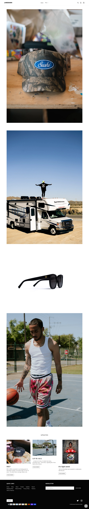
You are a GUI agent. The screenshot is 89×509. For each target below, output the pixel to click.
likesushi (73, 504)
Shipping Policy (10, 488)
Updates (28, 486)
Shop (12, 486)
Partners (33, 488)
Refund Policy (18, 488)
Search (33, 486)
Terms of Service (10, 490)
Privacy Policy (27, 488)
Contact (22, 486)
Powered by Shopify (79, 504)
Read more (10, 474)
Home (8, 486)
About (17, 486)
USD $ (9, 500)
